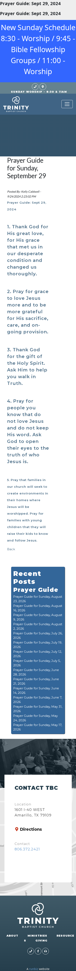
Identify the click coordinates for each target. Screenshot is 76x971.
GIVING (41, 940)
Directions (31, 829)
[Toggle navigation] (67, 104)
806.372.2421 (27, 849)
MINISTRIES (37, 935)
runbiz (33, 969)
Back (11, 549)
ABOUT (12, 935)
